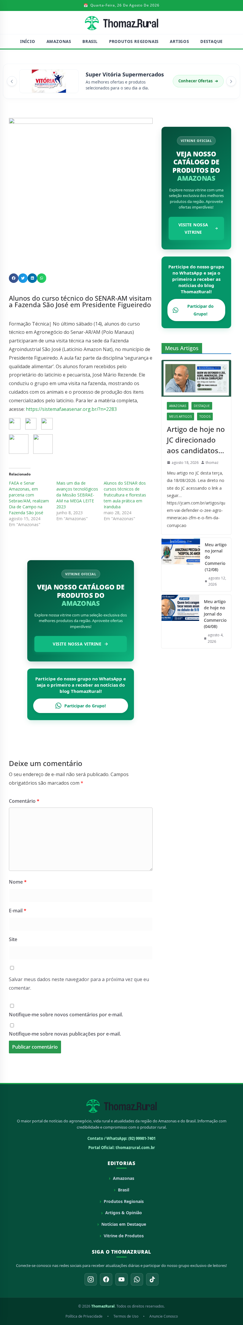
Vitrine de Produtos (124, 1236)
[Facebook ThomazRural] (106, 1279)
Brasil (90, 41)
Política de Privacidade (84, 1316)
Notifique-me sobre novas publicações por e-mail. (65, 1034)
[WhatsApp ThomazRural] (137, 1279)
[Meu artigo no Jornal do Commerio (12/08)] (181, 564)
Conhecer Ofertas (198, 81)
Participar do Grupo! (85, 706)
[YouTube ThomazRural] (121, 1279)
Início (27, 41)
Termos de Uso (125, 1316)
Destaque (211, 41)
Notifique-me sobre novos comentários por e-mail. (66, 1014)
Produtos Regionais (134, 41)
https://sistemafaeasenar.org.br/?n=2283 (71, 409)
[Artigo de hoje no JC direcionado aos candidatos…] (196, 378)
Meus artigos (180, 416)
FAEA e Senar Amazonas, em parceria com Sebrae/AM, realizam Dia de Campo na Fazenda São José (29, 497)
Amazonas (59, 41)
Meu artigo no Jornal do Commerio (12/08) (215, 557)
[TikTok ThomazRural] (152, 1279)
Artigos (179, 41)
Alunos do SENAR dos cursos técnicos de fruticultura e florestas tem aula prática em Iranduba (125, 495)
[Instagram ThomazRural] (90, 1279)
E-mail (17, 910)
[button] (12, 81)
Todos (204, 416)
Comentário (24, 801)
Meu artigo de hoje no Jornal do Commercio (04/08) (215, 614)
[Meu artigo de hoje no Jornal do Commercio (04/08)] (180, 621)
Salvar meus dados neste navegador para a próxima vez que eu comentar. (79, 983)
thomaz (212, 462)
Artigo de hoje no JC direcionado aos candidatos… (196, 439)
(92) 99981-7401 (142, 1138)
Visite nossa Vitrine (77, 644)
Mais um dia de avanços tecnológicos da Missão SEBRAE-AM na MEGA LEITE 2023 (77, 495)
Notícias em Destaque (123, 1224)
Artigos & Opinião (123, 1212)
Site (13, 939)
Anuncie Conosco (163, 1316)
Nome (18, 882)
